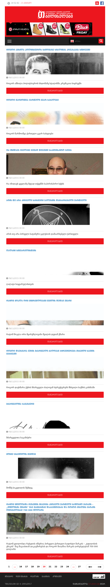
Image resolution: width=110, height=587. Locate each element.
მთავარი (9, 577)
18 (32, 567)
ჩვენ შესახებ (22, 577)
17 (26, 567)
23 (61, 567)
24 (67, 567)
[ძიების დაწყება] (101, 41)
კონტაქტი (57, 577)
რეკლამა (34, 577)
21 (50, 567)
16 (20, 567)
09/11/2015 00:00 (16, 78)
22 (56, 567)
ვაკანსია (46, 577)
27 (79, 567)
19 (38, 567)
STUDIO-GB (94, 584)
